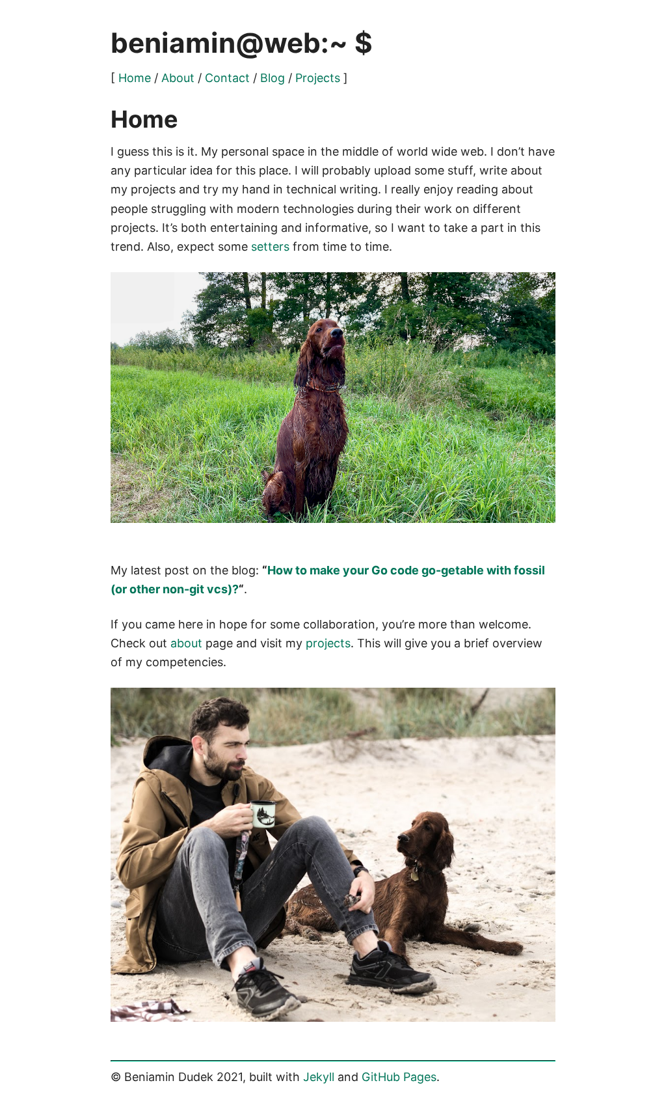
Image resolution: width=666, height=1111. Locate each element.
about (186, 643)
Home (134, 78)
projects (328, 643)
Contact (227, 78)
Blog (272, 78)
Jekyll (318, 1077)
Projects (317, 78)
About (177, 78)
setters (270, 246)
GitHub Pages (399, 1077)
